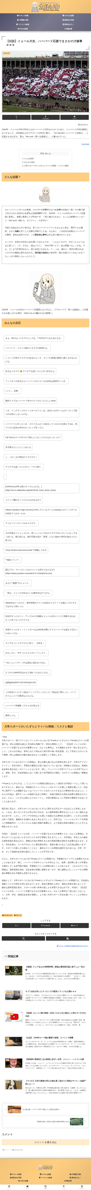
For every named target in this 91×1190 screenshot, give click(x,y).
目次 (42, 153)
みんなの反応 (29, 162)
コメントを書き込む (45, 1142)
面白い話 (18, 915)
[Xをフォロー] (23, 938)
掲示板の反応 (8, 915)
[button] (84, 639)
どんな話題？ (29, 158)
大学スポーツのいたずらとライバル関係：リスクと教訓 (46, 166)
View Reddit (85, 144)
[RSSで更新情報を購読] (67, 938)
